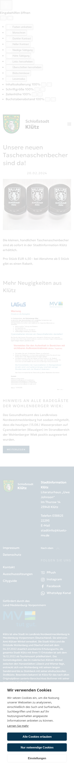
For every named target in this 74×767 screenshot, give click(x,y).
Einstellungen (37, 758)
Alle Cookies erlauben (37, 736)
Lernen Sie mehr (18, 726)
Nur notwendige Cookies (37, 747)
